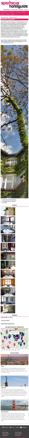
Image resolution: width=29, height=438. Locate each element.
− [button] (2, 332)
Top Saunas (17, 435)
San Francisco (4, 412)
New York (3, 387)
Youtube (17, 427)
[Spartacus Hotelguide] (14, 8)
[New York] (14, 381)
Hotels (4, 430)
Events (8, 14)
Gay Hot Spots (4, 12)
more (8, 372)
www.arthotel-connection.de (7, 323)
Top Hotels (11, 12)
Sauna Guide (18, 432)
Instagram (24, 427)
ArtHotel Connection (8, 19)
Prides (12, 14)
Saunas (23, 12)
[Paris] (14, 359)
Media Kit (21, 9)
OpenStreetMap (21, 348)
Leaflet (16, 348)
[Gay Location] (21, 345)
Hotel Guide (5, 432)
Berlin (6, 17)
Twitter (12, 427)
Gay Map (3, 14)
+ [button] (2, 330)
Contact (26, 9)
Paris (2, 366)
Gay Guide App (6, 9)
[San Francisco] (14, 405)
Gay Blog (18, 12)
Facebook (6, 427)
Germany (3, 17)
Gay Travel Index (14, 9)
